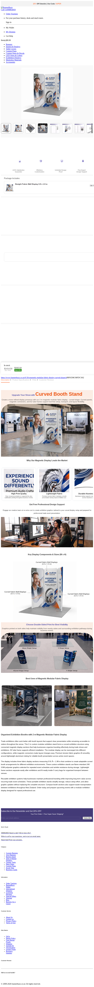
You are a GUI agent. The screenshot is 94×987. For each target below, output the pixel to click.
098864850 (8, 10)
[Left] (4, 128)
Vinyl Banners (11, 855)
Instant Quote (11, 949)
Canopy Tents (11, 862)
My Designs (10, 32)
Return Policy (11, 938)
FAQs (8, 936)
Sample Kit (10, 946)
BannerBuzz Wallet (10, 886)
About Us (9, 917)
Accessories (10, 62)
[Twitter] (3, 977)
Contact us (10, 919)
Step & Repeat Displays (11, 859)
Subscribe (87, 818)
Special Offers (11, 896)
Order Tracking (12, 14)
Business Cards (11, 870)
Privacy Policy (11, 921)
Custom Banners (12, 853)
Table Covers (11, 49)
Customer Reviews (9, 893)
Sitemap (9, 898)
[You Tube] (4, 977)
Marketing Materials (13, 60)
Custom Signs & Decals (15, 53)
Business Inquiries (9, 952)
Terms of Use (11, 923)
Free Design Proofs (10, 941)
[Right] (90, 128)
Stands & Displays (13, 47)
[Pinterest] (6, 977)
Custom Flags (11, 51)
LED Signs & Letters (14, 55)
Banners (9, 44)
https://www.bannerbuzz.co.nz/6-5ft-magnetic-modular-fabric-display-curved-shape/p (34, 378)
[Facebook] (1, 977)
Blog (7, 900)
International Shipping (10, 890)
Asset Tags (10, 868)
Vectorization (10, 948)
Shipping (9, 944)
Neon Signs (10, 864)
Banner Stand (11, 857)
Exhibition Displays (13, 58)
